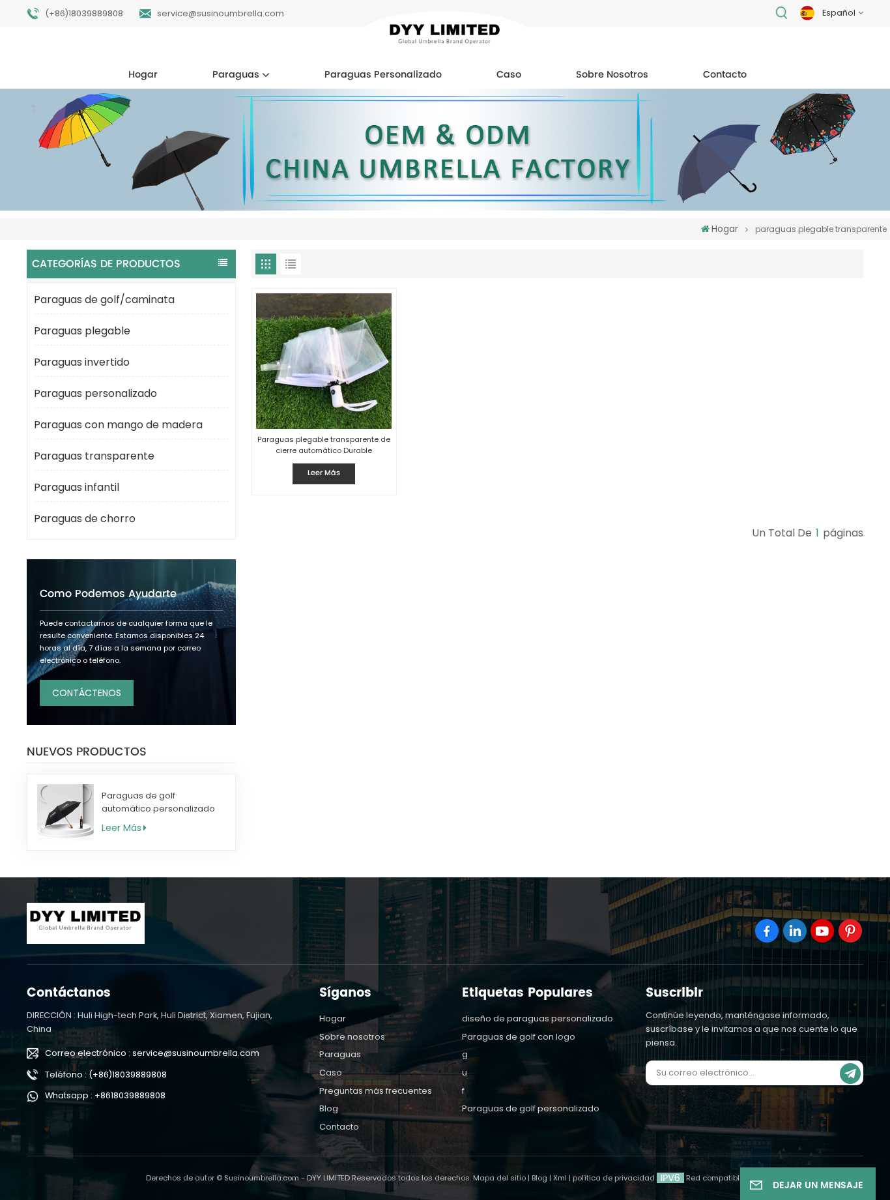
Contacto (725, 75)
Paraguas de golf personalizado (530, 1108)
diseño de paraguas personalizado (537, 1018)
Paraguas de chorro (85, 518)
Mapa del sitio (499, 1178)
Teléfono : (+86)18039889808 (106, 1074)
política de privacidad (614, 1178)
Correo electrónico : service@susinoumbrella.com (152, 1053)
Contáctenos (86, 692)
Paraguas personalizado (383, 75)
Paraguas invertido (82, 362)
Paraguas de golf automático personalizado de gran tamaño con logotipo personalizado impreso (158, 802)
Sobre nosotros (612, 75)
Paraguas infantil (76, 487)
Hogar (143, 75)
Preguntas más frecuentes (375, 1090)
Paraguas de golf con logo (518, 1036)
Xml (560, 1178)
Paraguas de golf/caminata (104, 299)
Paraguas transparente (94, 455)
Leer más (121, 827)
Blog (328, 1108)
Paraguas (235, 75)
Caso (508, 75)
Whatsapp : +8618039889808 (105, 1095)
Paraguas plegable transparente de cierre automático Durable (323, 445)
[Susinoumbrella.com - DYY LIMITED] (445, 37)
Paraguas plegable (82, 330)
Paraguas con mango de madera (118, 424)
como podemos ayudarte (108, 593)
